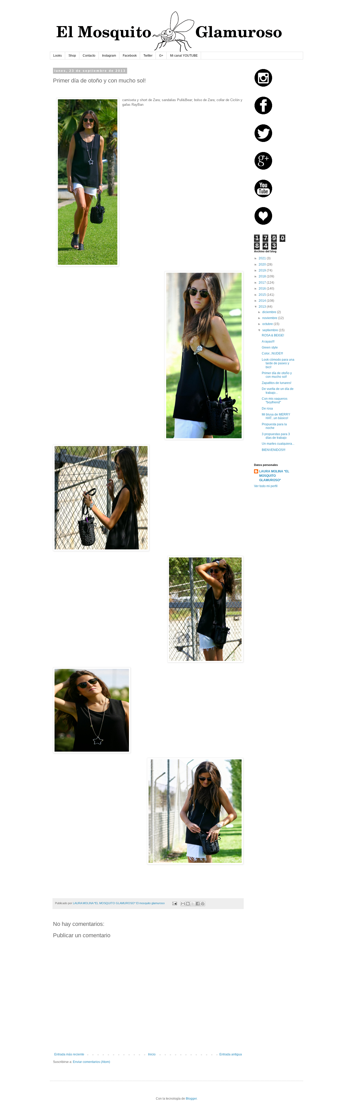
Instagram (109, 55)
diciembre (269, 312)
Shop (72, 55)
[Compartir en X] (192, 903)
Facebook (130, 55)
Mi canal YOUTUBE (184, 55)
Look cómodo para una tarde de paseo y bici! (278, 363)
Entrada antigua (230, 1054)
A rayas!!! (268, 341)
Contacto (89, 55)
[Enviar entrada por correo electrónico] (174, 903)
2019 (263, 270)
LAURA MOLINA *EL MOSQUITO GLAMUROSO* (274, 476)
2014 (263, 301)
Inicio (152, 1054)
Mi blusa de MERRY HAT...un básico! (276, 416)
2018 (263, 276)
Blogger (191, 1098)
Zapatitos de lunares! (276, 383)
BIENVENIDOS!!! (273, 450)
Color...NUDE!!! (272, 353)
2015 (263, 295)
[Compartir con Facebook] (197, 903)
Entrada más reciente (69, 1054)
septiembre (270, 330)
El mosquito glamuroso (150, 903)
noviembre (270, 318)
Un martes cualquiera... (278, 443)
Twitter (147, 55)
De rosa (267, 408)
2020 (263, 264)
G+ (161, 55)
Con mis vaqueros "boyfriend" (274, 400)
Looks (57, 55)
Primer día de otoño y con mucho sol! (277, 375)
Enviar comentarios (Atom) (91, 1062)
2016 (263, 288)
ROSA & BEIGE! (273, 335)
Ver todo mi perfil (266, 486)
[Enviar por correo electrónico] (183, 903)
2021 (263, 258)
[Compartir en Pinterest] (202, 903)
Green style (270, 347)
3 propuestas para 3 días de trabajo (276, 436)
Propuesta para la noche (274, 426)
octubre (268, 324)
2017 (263, 282)
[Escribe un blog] (187, 903)
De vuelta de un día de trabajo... (278, 390)
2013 (263, 306)
